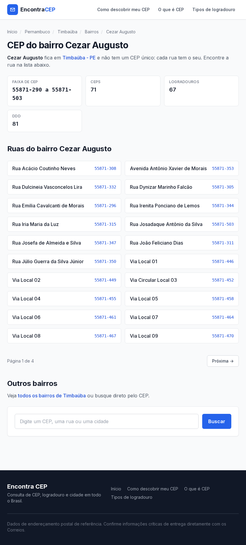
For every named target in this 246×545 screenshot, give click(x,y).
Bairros (92, 31)
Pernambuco (37, 31)
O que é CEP (171, 9)
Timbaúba (67, 31)
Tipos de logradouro (213, 9)
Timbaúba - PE (79, 58)
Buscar (216, 421)
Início (12, 31)
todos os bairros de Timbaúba (52, 396)
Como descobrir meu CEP (123, 9)
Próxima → (223, 360)
